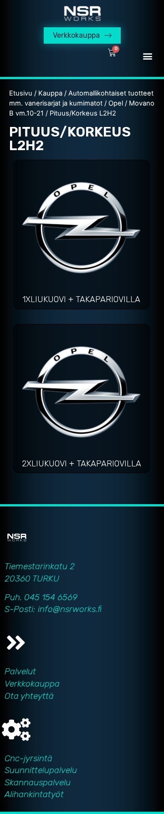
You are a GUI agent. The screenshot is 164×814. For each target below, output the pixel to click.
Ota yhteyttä (29, 696)
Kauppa (50, 93)
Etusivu (20, 93)
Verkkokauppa (32, 683)
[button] (147, 55)
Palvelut (20, 671)
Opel (115, 103)
